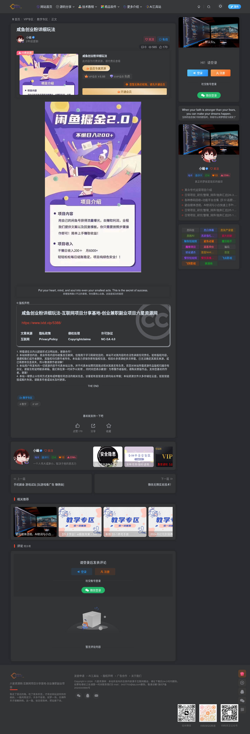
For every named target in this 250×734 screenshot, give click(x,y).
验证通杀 (191, 252)
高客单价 (209, 246)
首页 (17, 19)
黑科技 (190, 230)
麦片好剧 (227, 235)
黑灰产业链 (227, 230)
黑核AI (190, 235)
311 (47, 457)
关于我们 (136, 676)
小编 (28, 37)
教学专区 (42, 19)
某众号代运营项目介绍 (198, 190)
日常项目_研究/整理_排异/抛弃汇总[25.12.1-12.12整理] (211, 210)
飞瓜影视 (227, 258)
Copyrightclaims (79, 339)
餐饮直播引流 (208, 258)
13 (63, 457)
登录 (84, 572)
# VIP (35, 404)
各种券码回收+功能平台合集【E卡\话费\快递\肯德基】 (211, 200)
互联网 (25, 339)
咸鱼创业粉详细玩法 (36, 29)
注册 (107, 572)
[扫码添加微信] (242, 700)
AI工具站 (155, 6)
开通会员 (126, 91)
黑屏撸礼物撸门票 (209, 235)
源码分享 (65, 6)
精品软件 (110, 6)
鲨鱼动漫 (209, 241)
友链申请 (79, 676)
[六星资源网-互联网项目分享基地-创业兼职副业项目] (17, 675)
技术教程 (87, 6)
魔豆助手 (227, 241)
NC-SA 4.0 (108, 339)
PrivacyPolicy (48, 339)
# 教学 (23, 404)
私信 (165, 39)
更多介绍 (132, 6)
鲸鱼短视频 (190, 241)
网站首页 (46, 6)
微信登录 (95, 590)
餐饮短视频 (190, 258)
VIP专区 (28, 19)
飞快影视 (191, 263)
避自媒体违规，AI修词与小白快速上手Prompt (211, 205)
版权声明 (108, 676)
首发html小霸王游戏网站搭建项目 (209, 252)
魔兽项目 (191, 246)
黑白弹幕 (209, 230)
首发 (226, 252)
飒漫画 (208, 263)
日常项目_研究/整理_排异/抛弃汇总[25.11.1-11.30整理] (211, 215)
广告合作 (122, 676)
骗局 (226, 246)
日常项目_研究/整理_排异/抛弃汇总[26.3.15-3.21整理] (211, 195)
